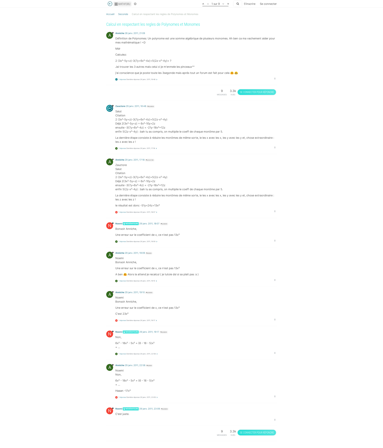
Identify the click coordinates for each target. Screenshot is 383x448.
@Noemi (149, 253)
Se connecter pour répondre (257, 92)
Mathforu (124, 4)
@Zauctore (150, 160)
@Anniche (151, 106)
